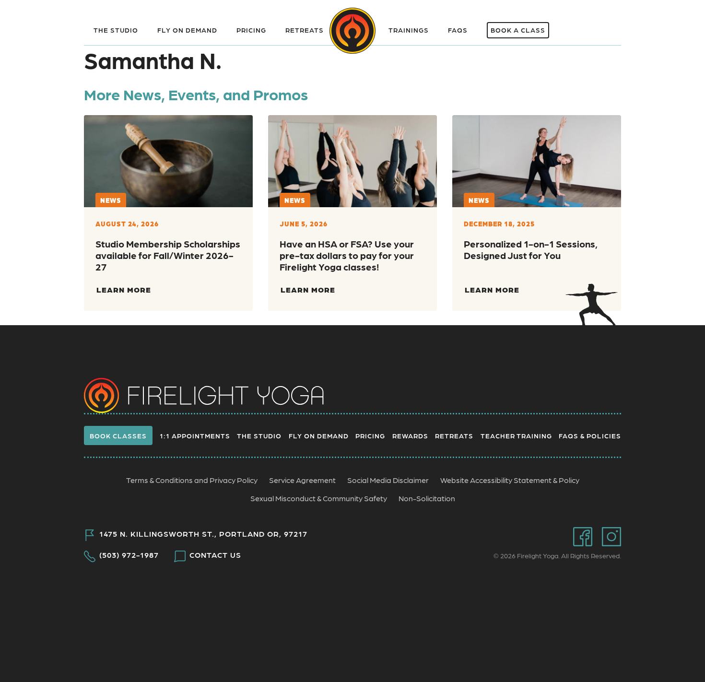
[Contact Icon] (574, 24)
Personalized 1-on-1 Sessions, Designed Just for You (531, 249)
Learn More (123, 289)
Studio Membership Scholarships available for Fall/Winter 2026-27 (167, 255)
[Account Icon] (605, 24)
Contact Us (215, 555)
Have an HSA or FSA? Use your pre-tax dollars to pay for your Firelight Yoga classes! (347, 255)
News (110, 200)
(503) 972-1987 (129, 555)
